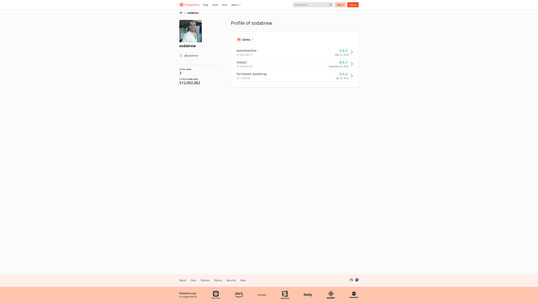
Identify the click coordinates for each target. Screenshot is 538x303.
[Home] (181, 13)
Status (218, 280)
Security (231, 280)
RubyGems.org (187, 293)
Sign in (340, 4)
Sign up (353, 4)
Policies (205, 280)
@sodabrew (191, 55)
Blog (205, 5)
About (182, 280)
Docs (224, 5)
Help (242, 280)
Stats (215, 5)
